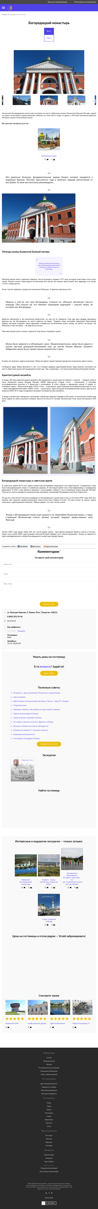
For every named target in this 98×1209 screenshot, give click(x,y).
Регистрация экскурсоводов (85, 2)
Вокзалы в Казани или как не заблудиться (30, 726)
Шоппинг (49, 1125)
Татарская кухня (19, 705)
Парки (49, 1108)
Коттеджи (49, 1147)
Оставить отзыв (49, 604)
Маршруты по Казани (49, 1089)
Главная (4, 14)
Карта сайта (49, 1200)
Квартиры (49, 1144)
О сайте (49, 1060)
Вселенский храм (48, 156)
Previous (3, 100)
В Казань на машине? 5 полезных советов (30, 730)
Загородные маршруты (49, 1096)
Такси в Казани (19, 697)
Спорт (49, 1128)
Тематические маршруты (49, 1092)
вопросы (45, 666)
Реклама (49, 1066)
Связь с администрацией (49, 1076)
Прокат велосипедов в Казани (25, 714)
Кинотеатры (49, 1115)
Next (94, 100)
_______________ (49, 1167)
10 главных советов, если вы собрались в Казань (33, 722)
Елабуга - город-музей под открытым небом (49, 884)
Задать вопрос (49, 673)
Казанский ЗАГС (12, 1026)
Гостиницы (49, 1137)
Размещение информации (49, 1073)
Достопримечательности (49, 1086)
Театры (49, 1111)
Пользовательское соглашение (49, 1070)
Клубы (49, 1118)
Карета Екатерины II (81, 1026)
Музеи (49, 1105)
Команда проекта (49, 1063)
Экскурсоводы (49, 1157)
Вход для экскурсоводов (57, 2)
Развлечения (49, 1122)
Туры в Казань (49, 1163)
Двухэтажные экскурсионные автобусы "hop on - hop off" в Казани (41, 701)
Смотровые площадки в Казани (26, 738)
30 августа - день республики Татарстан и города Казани (36, 693)
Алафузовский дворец (37, 1026)
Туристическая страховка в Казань (27, 718)
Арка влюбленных (57, 1026)
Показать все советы (49, 744)
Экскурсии (49, 1160)
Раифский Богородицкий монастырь (26, 884)
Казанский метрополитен (24, 734)
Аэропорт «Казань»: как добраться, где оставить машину (36, 709)
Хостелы (49, 1141)
